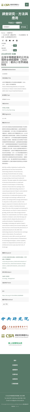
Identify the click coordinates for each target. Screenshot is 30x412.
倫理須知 (15, 379)
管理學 (7, 276)
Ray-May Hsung (11, 110)
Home (3, 33)
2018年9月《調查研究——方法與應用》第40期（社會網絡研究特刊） (14, 36)
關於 (15, 360)
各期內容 (9, 33)
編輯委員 (15, 370)
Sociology (5, 278)
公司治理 (4, 257)
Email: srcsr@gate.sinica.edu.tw (15, 400)
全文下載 (5, 304)
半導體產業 (7, 259)
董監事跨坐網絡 (11, 257)
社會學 (4, 276)
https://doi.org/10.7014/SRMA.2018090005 (12, 295)
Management (11, 278)
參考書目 (4, 43)
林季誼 (4, 108)
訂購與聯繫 (15, 384)
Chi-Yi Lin (4, 110)
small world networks (12, 265)
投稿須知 (15, 365)
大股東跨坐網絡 (19, 257)
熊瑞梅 (7, 108)
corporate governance (8, 261)
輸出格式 (4, 48)
